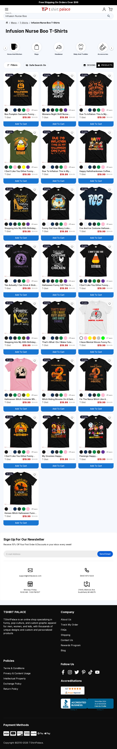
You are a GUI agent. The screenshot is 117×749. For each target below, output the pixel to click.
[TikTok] (90, 672)
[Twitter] (76, 672)
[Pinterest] (83, 672)
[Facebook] (63, 672)
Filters (14, 65)
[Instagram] (70, 672)
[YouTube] (97, 672)
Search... (9, 13)
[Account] (104, 9)
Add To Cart (21, 124)
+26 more (71, 110)
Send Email (105, 554)
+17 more (109, 338)
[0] (110, 9)
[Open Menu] (6, 9)
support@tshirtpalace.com (30, 576)
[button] (34, 76)
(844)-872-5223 (87, 576)
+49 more (34, 110)
